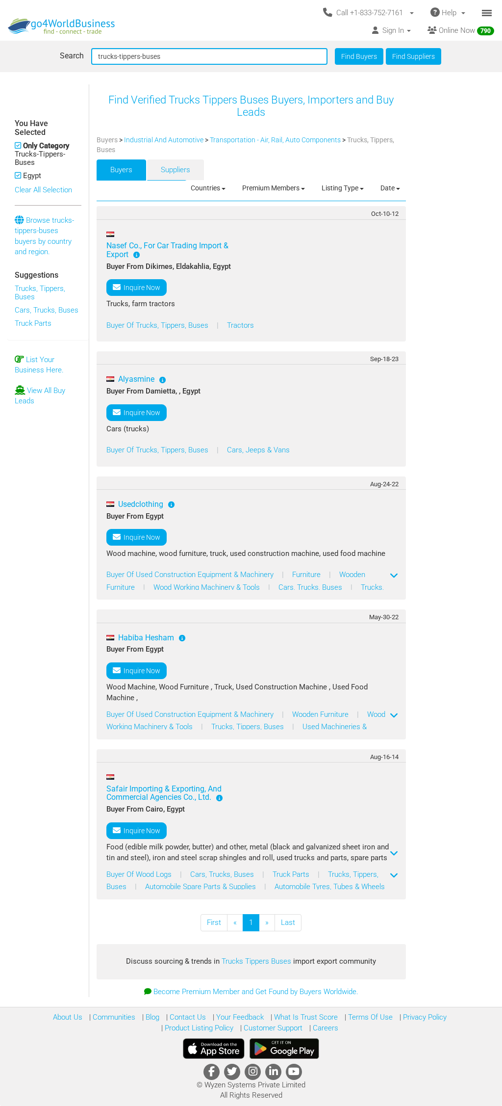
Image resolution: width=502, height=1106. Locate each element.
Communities (113, 1017)
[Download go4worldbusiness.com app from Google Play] (284, 1048)
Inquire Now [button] (140, 287)
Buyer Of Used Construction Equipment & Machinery (191, 574)
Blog (151, 1017)
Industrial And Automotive (164, 140)
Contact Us (187, 1017)
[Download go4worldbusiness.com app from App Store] (214, 1048)
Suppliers (175, 169)
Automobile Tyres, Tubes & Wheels (330, 886)
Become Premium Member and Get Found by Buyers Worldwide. (255, 991)
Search (72, 55)
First (214, 922)
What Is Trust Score (305, 1017)
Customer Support (272, 1028)
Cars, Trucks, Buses (46, 310)
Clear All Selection (43, 189)
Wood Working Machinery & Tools (207, 587)
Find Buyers (359, 56)
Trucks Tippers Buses (257, 961)
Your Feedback (239, 1017)
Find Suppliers (413, 56)
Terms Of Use (369, 1017)
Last (288, 922)
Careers (324, 1028)
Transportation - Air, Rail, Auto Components (276, 140)
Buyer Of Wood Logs (140, 874)
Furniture (307, 574)
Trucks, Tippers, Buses (40, 292)
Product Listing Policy (198, 1028)
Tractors (240, 325)
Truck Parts (33, 323)
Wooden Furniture (321, 714)
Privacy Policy (424, 1017)
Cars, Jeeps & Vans (258, 450)
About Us (67, 1017)
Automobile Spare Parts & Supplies (201, 886)
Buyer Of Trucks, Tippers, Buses (158, 325)
